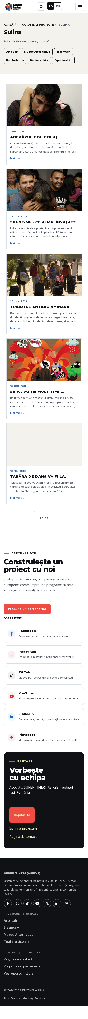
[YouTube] (37, 903)
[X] (47, 903)
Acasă (9, 24)
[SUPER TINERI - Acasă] (14, 6)
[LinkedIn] (57, 903)
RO (51, 6)
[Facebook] (8, 903)
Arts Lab (12, 51)
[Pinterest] (67, 903)
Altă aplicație (13, 617)
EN (58, 6)
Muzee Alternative (37, 51)
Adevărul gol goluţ (34, 137)
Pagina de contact (23, 836)
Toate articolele (16, 941)
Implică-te (22, 815)
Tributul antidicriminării (39, 307)
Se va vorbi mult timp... (37, 392)
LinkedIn (49, 716)
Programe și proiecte (36, 24)
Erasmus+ (63, 51)
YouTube (48, 695)
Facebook (43, 633)
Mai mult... (17, 158)
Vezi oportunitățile (19, 973)
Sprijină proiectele (23, 828)
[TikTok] (27, 903)
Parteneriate (39, 60)
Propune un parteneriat (27, 609)
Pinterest (48, 737)
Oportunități (63, 60)
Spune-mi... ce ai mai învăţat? (43, 222)
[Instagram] (18, 903)
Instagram (46, 654)
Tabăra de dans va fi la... (39, 476)
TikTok (46, 674)
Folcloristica (15, 60)
